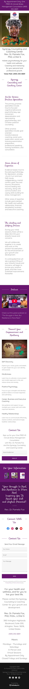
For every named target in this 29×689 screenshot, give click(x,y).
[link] (14, 11)
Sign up (14, 458)
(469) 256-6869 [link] (19, 74)
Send (14, 576)
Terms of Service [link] (17, 582)
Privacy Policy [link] (8, 582)
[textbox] (14, 452)
